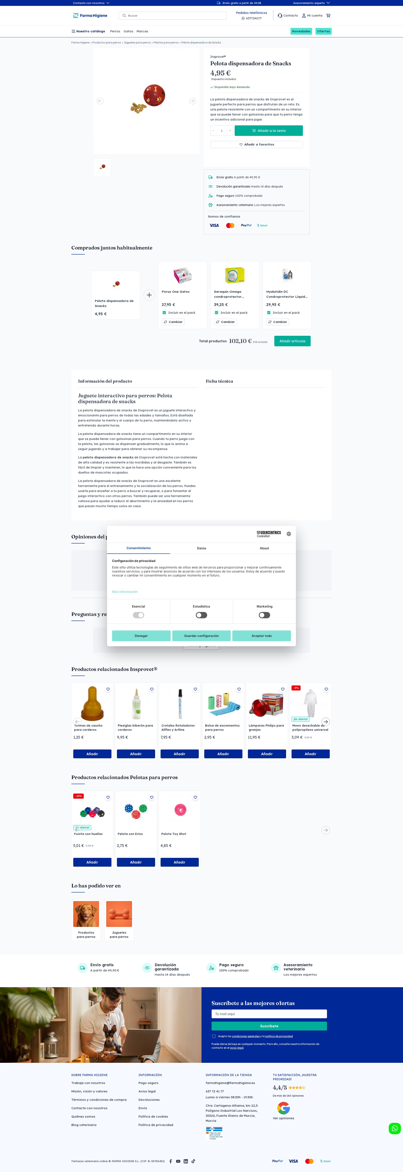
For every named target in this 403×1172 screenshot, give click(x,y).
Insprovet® (218, 57)
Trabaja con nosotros (88, 1083)
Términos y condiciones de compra (99, 1100)
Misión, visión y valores (89, 1091)
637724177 (254, 18)
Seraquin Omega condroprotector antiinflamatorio (228, 297)
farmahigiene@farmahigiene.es (230, 1083)
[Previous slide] (100, 101)
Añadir (92, 754)
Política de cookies (153, 1116)
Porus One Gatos (176, 292)
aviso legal (236, 1047)
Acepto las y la (255, 1036)
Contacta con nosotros (89, 3)
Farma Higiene (80, 42)
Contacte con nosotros (89, 1108)
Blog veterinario (84, 1125)
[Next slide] (192, 101)
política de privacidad (279, 1036)
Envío (143, 1108)
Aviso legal (147, 1091)
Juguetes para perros (137, 42)
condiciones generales (246, 1036)
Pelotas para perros (166, 42)
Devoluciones (149, 1100)
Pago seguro (148, 1083)
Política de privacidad (156, 1125)
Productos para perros (106, 42)
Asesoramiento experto (309, 3)
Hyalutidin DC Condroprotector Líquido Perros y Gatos (286, 297)
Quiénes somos (83, 1116)
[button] (102, 167)
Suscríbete (269, 1026)
